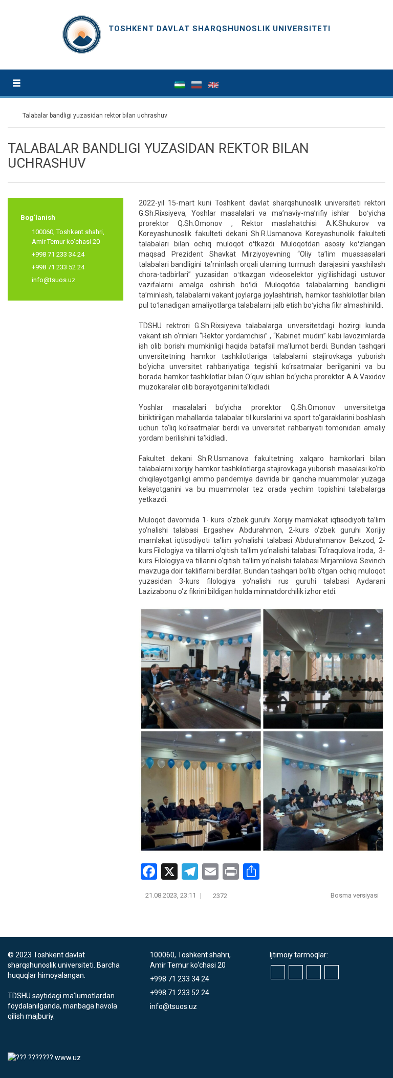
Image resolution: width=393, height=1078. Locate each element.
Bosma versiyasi (355, 895)
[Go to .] (12, 115)
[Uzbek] (180, 84)
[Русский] (197, 84)
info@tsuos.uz (53, 280)
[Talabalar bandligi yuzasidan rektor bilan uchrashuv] (262, 730)
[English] (213, 84)
